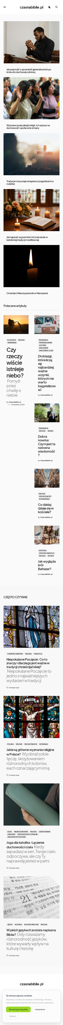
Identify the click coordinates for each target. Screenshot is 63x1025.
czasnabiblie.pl (31, 7)
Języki (9, 924)
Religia (21, 340)
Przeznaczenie (45, 343)
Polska (10, 744)
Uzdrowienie (44, 832)
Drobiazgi (43, 340)
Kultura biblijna (31, 924)
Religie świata (31, 744)
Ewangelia (43, 428)
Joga (9, 832)
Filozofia (11, 340)
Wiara (50, 431)
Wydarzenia (44, 499)
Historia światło (46, 553)
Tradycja (38, 654)
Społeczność (45, 496)
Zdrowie (11, 834)
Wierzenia (12, 343)
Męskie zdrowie (21, 832)
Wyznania (43, 744)
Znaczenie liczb (46, 350)
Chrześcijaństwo (15, 654)
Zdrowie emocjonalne (28, 834)
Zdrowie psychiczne (16, 837)
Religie (19, 744)
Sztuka (51, 556)
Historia (42, 550)
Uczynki (42, 345)
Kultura (18, 924)
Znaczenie (43, 348)
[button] (5, 7)
